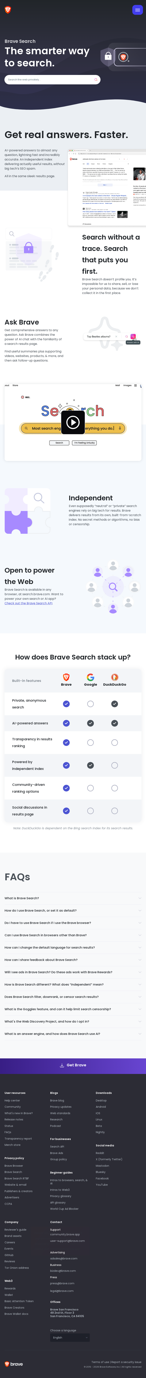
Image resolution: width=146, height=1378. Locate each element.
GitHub (9, 1255)
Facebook (102, 1178)
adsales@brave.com (66, 1258)
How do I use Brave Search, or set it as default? (41, 910)
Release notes (14, 1119)
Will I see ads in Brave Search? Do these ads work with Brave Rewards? (58, 972)
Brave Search (13, 1172)
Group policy (58, 1159)
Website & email (15, 1185)
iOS (98, 1113)
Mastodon (102, 1166)
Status (9, 1126)
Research (56, 1119)
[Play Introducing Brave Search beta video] (73, 422)
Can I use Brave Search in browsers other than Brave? (46, 935)
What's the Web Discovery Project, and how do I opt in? (47, 1021)
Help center (12, 1100)
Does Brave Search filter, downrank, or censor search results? (52, 997)
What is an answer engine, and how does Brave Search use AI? (52, 1034)
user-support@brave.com (67, 1241)
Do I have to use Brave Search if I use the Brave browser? (48, 923)
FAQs (8, 1132)
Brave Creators (14, 1308)
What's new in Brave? (19, 1113)
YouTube (102, 1185)
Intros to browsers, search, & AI (69, 1181)
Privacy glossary (60, 1196)
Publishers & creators (19, 1191)
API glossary (58, 1202)
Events (9, 1249)
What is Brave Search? (22, 898)
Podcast (55, 1126)
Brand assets (13, 1236)
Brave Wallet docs (16, 1314)
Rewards (10, 1288)
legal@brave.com (62, 1291)
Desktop (101, 1100)
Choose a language (63, 1330)
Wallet (9, 1295)
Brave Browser (14, 1166)
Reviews (10, 1261)
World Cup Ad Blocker (64, 1209)
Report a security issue (126, 1362)
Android (101, 1107)
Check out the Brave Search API (28, 603)
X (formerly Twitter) (109, 1159)
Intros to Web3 (60, 1190)
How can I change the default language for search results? (50, 947)
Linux (99, 1119)
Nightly (100, 1132)
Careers (10, 1242)
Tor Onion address (17, 1268)
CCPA (8, 1204)
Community (13, 1107)
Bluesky (101, 1172)
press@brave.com (62, 1283)
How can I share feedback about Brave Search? (41, 960)
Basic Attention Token (19, 1301)
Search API (57, 1146)
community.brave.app (65, 1234)
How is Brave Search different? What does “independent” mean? (54, 984)
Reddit (100, 1153)
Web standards (60, 1113)
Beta (99, 1126)
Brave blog (57, 1100)
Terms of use (100, 1362)
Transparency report (18, 1139)
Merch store (13, 1145)
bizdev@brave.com (63, 1271)
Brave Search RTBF (17, 1178)
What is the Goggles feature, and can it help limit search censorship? (58, 1009)
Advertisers (12, 1197)
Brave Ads (56, 1153)
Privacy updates (60, 1107)
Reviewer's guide (15, 1230)
